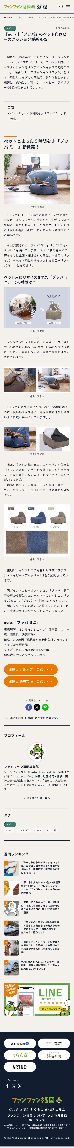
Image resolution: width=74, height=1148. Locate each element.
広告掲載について (12, 1125)
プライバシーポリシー (17, 1128)
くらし (10, 28)
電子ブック (37, 1120)
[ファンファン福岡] (19, 7)
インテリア (23, 830)
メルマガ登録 (57, 1115)
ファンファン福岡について (26, 1115)
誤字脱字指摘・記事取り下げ (56, 1125)
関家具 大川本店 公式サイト (31, 669)
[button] (28, 707)
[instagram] (20, 1086)
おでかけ (26, 1110)
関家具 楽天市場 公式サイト (31, 681)
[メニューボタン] (67, 7)
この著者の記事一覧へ (37, 797)
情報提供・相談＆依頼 (32, 1125)
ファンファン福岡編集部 (21, 767)
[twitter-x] (13, 1086)
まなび (49, 1110)
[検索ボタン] (61, 7)
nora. (9, 830)
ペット (38, 830)
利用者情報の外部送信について (43, 1128)
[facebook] (7, 1086)
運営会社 (63, 1128)
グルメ (13, 1110)
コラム (60, 1110)
